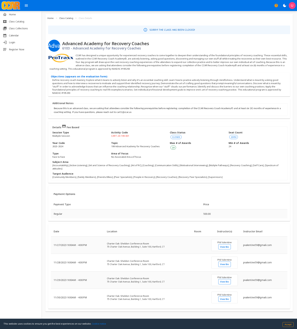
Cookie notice (99, 323)
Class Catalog (66, 18)
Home (50, 18)
